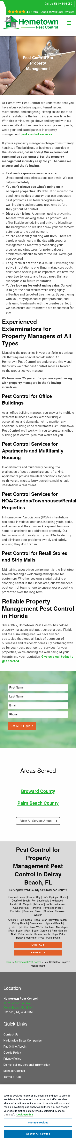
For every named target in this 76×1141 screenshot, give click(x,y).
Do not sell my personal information (27, 1064)
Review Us (38, 952)
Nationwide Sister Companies (23, 1040)
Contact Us (11, 1034)
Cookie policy (24, 1114)
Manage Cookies (14, 1071)
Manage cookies (38, 1122)
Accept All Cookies (38, 1133)
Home (9, 962)
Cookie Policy (12, 1052)
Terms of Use (12, 1077)
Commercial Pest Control (28, 962)
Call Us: (58, 3)
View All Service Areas (36, 821)
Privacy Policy (12, 1058)
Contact (38, 944)
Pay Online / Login (15, 1046)
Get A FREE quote (22, 726)
